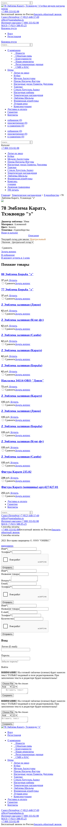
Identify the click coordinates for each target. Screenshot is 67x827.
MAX (4, 25)
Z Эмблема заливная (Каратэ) (21, 350)
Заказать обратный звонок (48, 14)
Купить (13, 280)
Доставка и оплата (17, 109)
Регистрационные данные (28, 64)
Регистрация (14, 36)
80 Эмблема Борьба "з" (17, 274)
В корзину (6, 257)
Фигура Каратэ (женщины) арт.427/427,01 (29, 487)
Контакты (12, 115)
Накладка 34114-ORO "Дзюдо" (22, 380)
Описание (33, 235)
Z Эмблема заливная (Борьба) (21, 365)
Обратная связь (23, 56)
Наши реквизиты (24, 61)
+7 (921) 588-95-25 (17, 25)
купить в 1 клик (21, 257)
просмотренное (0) (17, 123)
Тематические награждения (22, 173)
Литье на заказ (15, 153)
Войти (4, 667)
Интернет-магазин (11, 22)
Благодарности (22, 58)
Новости (19, 53)
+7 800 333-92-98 (10, 11)
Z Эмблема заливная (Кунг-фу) (22, 320)
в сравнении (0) (15, 125)
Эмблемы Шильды (17, 175)
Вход (10, 33)
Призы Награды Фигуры (20, 161)
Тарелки (11, 167)
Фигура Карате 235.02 (16, 471)
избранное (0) (14, 120)
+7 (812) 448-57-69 (29, 17)
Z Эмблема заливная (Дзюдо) (21, 304)
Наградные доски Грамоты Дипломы (27, 164)
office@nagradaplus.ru (12, 20)
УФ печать (13, 190)
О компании (14, 50)
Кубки (10, 156)
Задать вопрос (8, 251)
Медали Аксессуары (18, 159)
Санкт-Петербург (10, 17)
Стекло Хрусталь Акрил (20, 170)
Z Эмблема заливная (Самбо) (21, 335)
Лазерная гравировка (18, 187)
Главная (5, 195)
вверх (4, 545)
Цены (10, 70)
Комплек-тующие (12, 183)
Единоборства (51, 195)
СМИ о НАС (21, 67)
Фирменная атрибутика (19, 178)
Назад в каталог (9, 232)
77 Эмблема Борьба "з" (17, 289)
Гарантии (12, 112)
